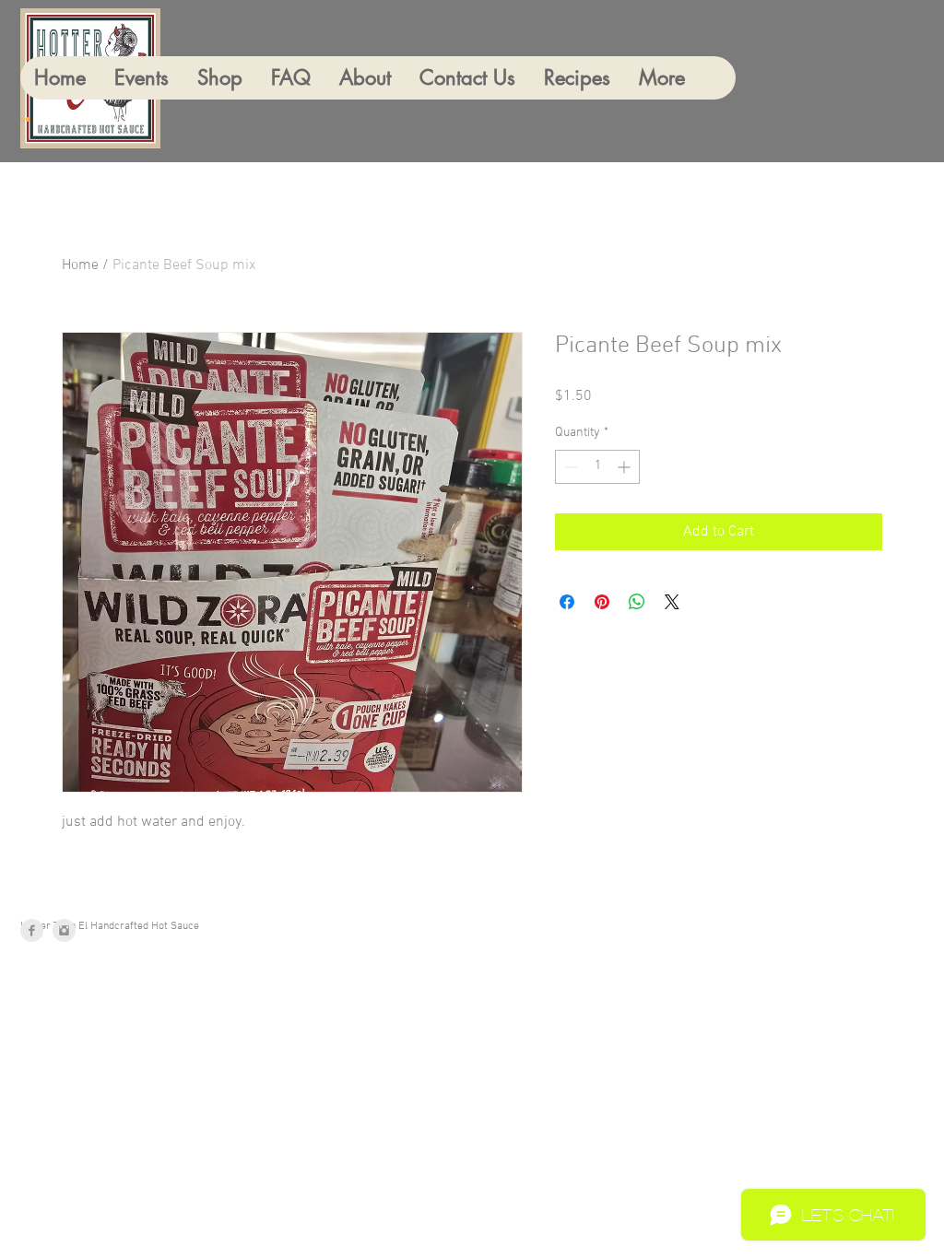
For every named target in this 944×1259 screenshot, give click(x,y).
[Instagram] (64, 930)
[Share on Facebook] (567, 602)
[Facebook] (31, 930)
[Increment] (625, 467)
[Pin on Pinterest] (602, 602)
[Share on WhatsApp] (637, 602)
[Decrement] (569, 467)
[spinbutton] (597, 467)
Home (80, 265)
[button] (25, 119)
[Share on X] (672, 602)
